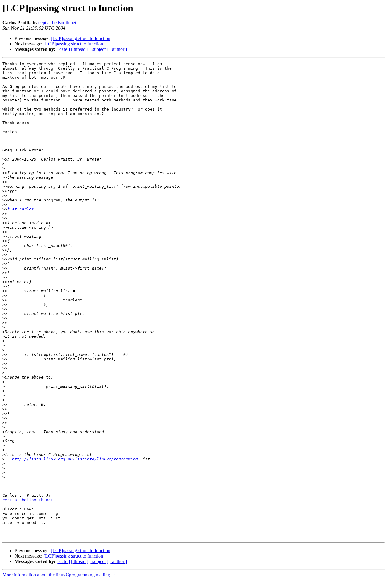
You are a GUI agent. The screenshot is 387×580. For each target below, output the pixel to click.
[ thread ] (79, 49)
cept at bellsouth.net (57, 22)
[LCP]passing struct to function (80, 38)
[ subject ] (98, 49)
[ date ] (63, 49)
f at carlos (20, 209)
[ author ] (118, 49)
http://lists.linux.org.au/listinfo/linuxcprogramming (75, 459)
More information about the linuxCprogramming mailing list (59, 574)
